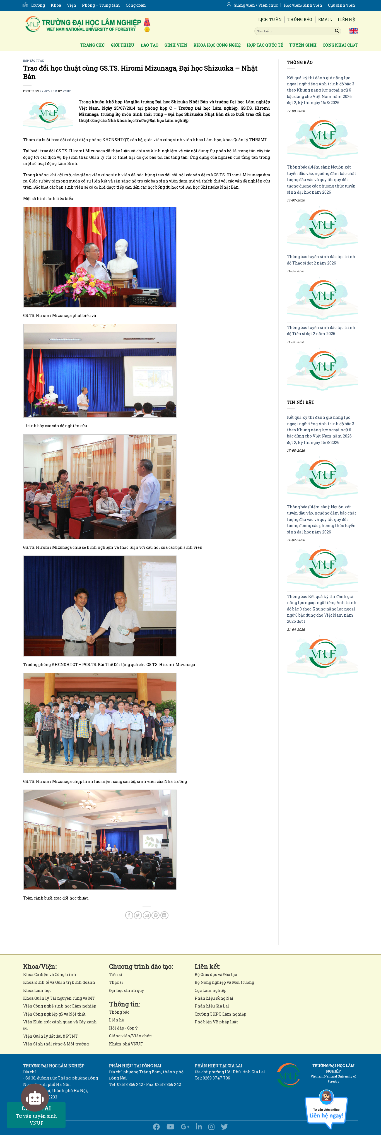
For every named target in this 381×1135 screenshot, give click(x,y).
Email (325, 19)
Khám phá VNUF (126, 1044)
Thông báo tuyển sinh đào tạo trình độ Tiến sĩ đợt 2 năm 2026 (321, 330)
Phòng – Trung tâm (101, 5)
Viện (71, 5)
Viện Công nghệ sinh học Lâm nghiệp (59, 1006)
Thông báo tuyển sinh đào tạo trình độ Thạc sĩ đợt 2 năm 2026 (321, 260)
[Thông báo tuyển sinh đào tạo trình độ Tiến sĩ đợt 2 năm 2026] (322, 369)
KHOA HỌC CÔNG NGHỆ (217, 45)
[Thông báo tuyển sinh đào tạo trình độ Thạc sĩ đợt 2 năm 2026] (322, 298)
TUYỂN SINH (303, 45)
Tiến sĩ (115, 974)
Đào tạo (150, 45)
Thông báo (300, 19)
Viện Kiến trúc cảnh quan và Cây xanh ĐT (60, 1025)
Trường (38, 5)
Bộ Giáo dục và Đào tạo (216, 974)
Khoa (56, 5)
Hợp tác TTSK (33, 60)
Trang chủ (92, 45)
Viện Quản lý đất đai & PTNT (50, 1036)
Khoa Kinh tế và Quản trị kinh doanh (59, 982)
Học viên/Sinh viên (303, 5)
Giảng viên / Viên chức (256, 5)
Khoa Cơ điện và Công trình (49, 974)
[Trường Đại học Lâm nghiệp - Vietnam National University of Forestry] (87, 25)
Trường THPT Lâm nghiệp (220, 1014)
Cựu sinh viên (341, 5)
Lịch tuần (270, 19)
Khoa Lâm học (37, 990)
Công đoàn (136, 5)
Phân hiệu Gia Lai (212, 1006)
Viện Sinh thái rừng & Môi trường (56, 1044)
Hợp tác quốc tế (265, 45)
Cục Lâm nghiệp (210, 990)
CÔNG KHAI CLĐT (340, 45)
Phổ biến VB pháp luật (216, 1022)
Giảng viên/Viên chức (130, 1035)
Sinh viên (176, 45)
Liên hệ (346, 19)
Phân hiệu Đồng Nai (214, 998)
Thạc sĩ (116, 982)
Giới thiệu (123, 45)
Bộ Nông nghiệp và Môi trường (224, 982)
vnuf (67, 91)
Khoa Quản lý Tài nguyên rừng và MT (59, 998)
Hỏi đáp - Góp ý (123, 1028)
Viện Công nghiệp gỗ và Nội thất (54, 1014)
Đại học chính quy (126, 990)
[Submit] (337, 31)
